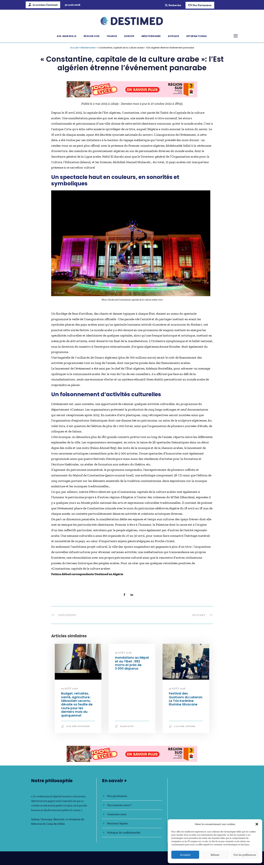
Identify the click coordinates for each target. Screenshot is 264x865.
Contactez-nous (116, 814)
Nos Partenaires (202, 5)
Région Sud (92, 36)
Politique (84, 726)
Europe (129, 36)
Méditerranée (151, 36)
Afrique (173, 36)
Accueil (74, 47)
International (196, 36)
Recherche (174, 5)
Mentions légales (117, 823)
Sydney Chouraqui (41, 819)
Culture (190, 726)
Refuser (215, 854)
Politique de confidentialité (123, 832)
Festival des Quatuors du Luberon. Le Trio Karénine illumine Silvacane (186, 699)
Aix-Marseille (67, 36)
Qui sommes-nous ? (119, 805)
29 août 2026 (69, 688)
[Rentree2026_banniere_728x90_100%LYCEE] (132, 89)
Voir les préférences (244, 854)
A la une (71, 726)
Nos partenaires (117, 796)
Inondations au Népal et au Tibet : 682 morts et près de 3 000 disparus (132, 663)
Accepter (185, 854)
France (112, 36)
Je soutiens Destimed (44, 4)
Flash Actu (127, 726)
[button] (257, 824)
